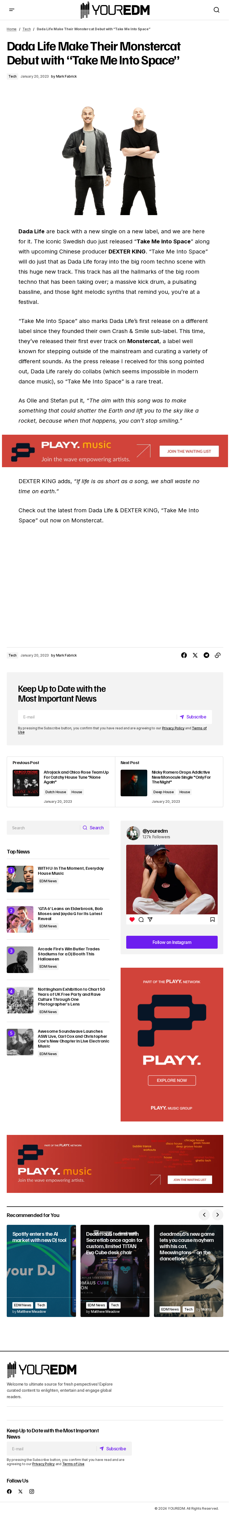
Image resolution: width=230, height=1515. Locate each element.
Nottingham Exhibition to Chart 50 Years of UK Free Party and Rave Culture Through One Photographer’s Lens (71, 996)
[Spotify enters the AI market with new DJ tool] (41, 1271)
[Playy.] (115, 1164)
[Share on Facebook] (184, 655)
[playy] (115, 451)
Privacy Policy (173, 728)
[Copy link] (217, 655)
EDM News (48, 881)
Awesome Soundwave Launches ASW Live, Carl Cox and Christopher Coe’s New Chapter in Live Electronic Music (73, 1038)
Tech (26, 29)
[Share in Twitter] (195, 655)
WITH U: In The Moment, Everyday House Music (71, 871)
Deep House (163, 792)
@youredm (155, 830)
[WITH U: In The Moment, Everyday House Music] (20, 879)
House (77, 792)
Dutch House (55, 792)
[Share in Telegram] (206, 655)
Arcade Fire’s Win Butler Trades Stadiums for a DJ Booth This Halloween (69, 953)
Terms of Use (73, 1464)
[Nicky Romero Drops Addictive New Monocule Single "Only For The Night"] (169, 782)
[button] (12, 10)
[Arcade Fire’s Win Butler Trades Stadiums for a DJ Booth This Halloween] (20, 959)
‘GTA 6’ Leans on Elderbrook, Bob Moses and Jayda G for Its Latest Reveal (70, 913)
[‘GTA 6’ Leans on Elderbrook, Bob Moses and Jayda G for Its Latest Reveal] (20, 919)
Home (12, 29)
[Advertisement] (172, 1044)
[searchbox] (43, 827)
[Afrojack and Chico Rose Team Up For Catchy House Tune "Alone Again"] (61, 782)
